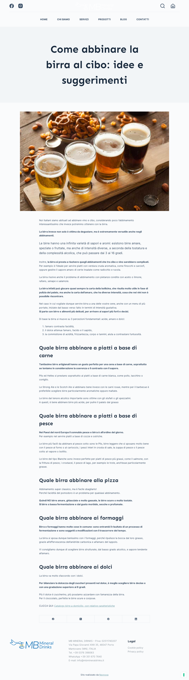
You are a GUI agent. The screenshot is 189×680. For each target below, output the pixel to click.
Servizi (84, 19)
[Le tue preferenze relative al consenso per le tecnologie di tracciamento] (184, 675)
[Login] (173, 6)
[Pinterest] (108, 619)
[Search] (162, 6)
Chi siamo (63, 19)
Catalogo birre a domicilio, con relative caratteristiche (84, 605)
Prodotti (104, 19)
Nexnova (103, 675)
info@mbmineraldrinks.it (90, 660)
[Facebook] (11, 6)
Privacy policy (136, 651)
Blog (123, 19)
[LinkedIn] (136, 619)
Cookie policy (135, 647)
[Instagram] (20, 6)
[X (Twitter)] (80, 619)
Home (44, 19)
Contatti (142, 19)
